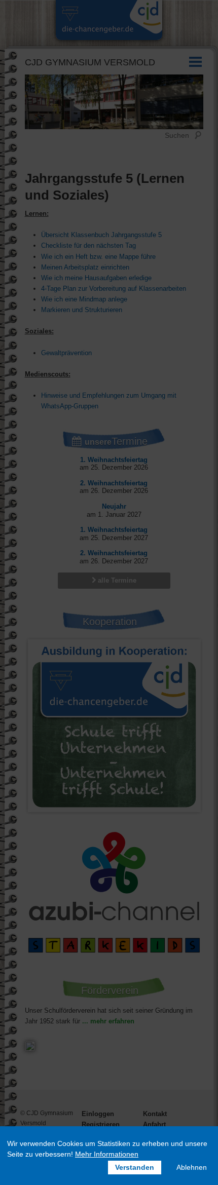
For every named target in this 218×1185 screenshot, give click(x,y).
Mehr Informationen (106, 1154)
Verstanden (134, 1167)
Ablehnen (191, 1167)
